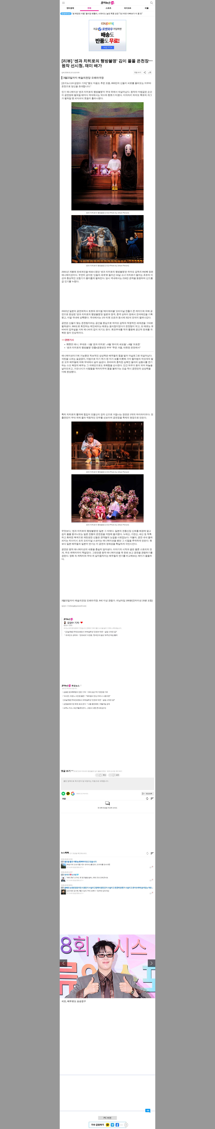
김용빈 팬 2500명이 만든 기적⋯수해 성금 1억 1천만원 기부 (85, 692)
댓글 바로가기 (147, 1111)
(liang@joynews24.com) (78, 606)
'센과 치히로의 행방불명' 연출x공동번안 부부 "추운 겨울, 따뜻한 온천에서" (103, 347)
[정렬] (152, 853)
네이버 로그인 (63, 793)
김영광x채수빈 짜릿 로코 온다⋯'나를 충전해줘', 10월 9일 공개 (86, 704)
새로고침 (81, 686)
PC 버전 (107, 1118)
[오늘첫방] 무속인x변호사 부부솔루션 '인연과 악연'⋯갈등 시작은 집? (91, 632)
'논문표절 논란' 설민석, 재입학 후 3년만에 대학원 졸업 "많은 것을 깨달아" (102, 13)
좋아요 (81, 622)
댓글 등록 (149, 793)
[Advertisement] (107, 296)
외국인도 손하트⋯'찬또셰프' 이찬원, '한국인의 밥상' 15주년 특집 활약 (91, 635)
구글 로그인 (73, 793)
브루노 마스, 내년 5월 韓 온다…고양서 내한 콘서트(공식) (84, 708)
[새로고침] (147, 853)
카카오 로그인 (68, 793)
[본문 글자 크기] (150, 72)
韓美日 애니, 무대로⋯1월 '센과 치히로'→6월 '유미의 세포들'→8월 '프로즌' (103, 344)
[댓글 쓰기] (138, 72)
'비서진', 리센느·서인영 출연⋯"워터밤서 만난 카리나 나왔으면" (86, 696)
